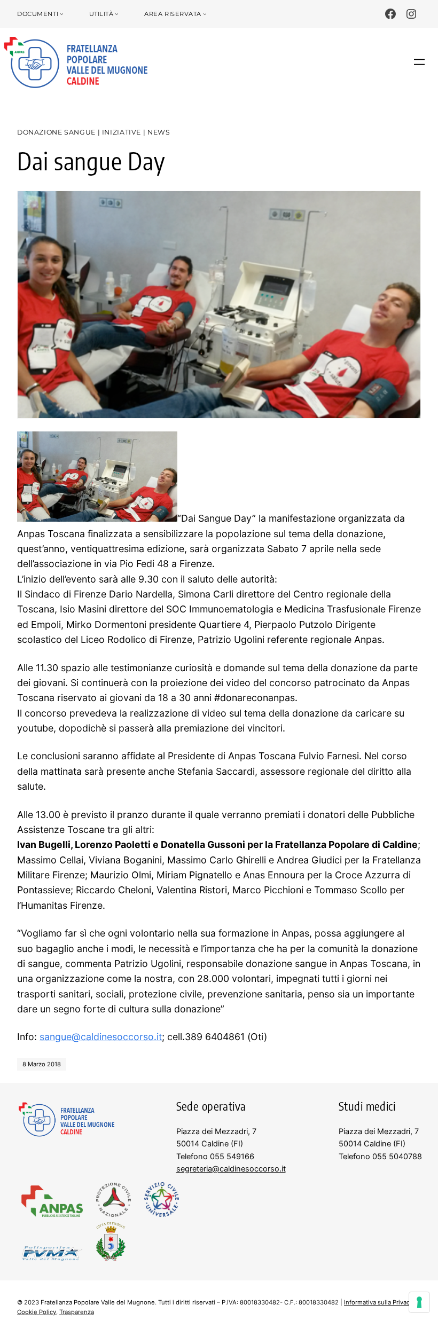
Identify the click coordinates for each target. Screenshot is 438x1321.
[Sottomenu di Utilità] (117, 14)
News (158, 132)
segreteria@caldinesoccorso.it (231, 1169)
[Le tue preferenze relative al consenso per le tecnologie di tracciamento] (419, 1302)
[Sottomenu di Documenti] (62, 14)
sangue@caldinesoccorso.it (101, 1036)
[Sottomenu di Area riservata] (205, 14)
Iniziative (121, 132)
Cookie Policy (36, 1312)
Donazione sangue (56, 132)
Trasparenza (76, 1312)
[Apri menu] (419, 62)
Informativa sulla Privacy (378, 1302)
